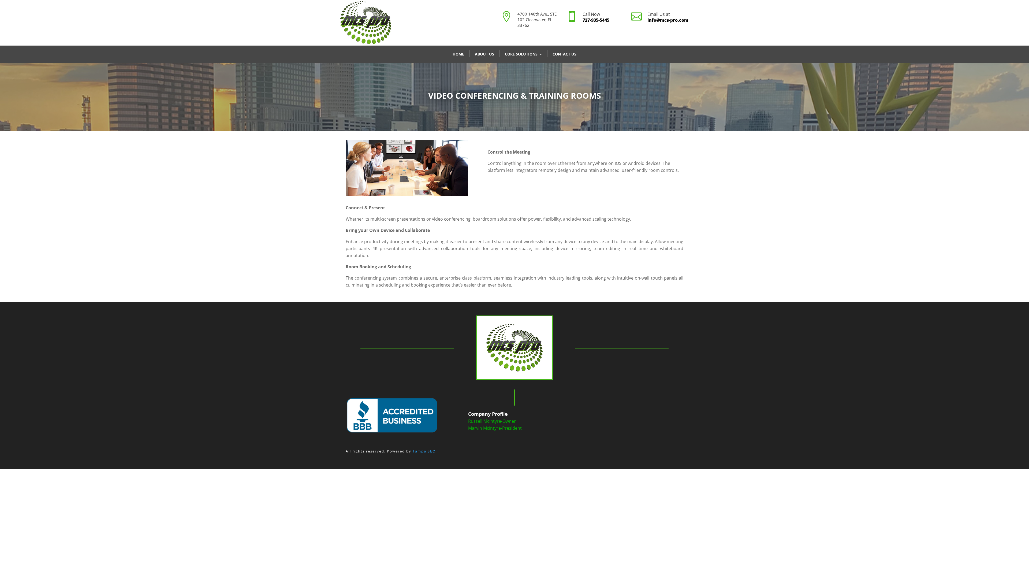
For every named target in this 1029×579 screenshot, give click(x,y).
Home (458, 54)
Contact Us (564, 54)
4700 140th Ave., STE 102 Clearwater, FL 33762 (537, 19)
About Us (484, 54)
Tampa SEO (424, 451)
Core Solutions (521, 54)
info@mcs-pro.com (667, 20)
